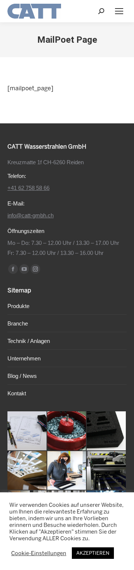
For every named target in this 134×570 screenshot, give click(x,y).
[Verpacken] (27, 471)
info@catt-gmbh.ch (30, 215)
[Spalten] (107, 471)
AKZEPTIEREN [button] (92, 553)
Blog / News (22, 376)
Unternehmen (24, 358)
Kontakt (16, 393)
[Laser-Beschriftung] (107, 431)
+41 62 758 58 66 (28, 188)
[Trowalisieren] (67, 431)
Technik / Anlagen (28, 341)
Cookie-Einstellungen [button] (38, 553)
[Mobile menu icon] (119, 11)
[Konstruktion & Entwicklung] (27, 431)
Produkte (18, 306)
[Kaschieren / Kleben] (67, 471)
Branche (17, 323)
